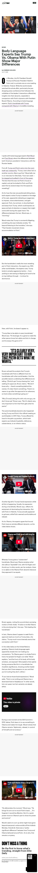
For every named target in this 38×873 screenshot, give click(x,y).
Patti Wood (30, 156)
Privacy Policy (5, 861)
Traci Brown (9, 158)
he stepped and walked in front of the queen (17, 178)
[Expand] (28, 855)
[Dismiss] (35, 855)
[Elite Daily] (6, 3)
